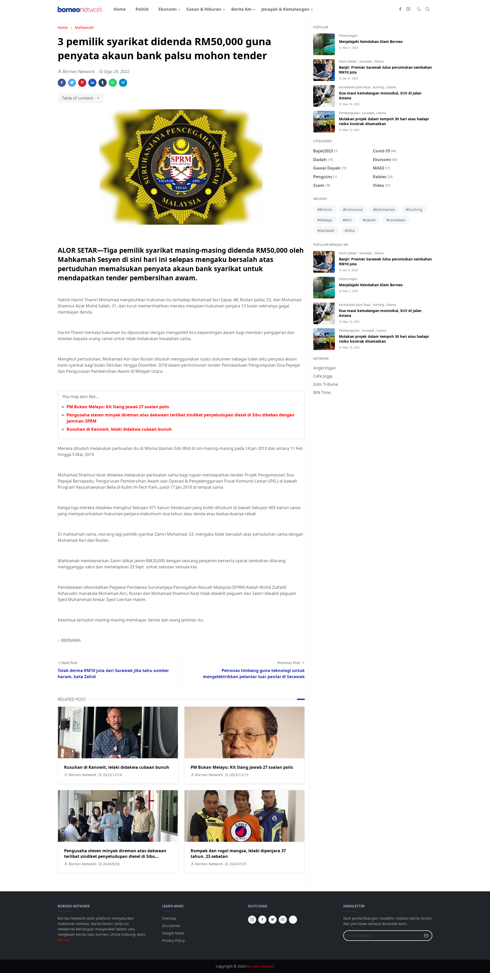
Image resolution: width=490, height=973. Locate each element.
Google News (173, 933)
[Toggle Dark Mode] (419, 9)
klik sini (64, 939)
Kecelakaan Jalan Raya (355, 87)
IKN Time (321, 392)
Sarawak (365, 61)
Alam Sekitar (348, 61)
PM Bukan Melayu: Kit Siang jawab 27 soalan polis (118, 407)
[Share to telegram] (123, 83)
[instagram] (408, 9)
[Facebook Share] (62, 83)
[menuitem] (119, 9)
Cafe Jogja (322, 376)
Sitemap (169, 918)
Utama (379, 61)
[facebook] (400, 9)
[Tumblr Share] (103, 83)
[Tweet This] (72, 83)
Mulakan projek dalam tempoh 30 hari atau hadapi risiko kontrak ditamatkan (384, 121)
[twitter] (272, 920)
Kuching (379, 87)
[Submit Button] (426, 935)
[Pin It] (82, 83)
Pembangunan (349, 113)
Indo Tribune (325, 384)
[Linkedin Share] (92, 83)
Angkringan (324, 368)
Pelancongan (348, 35)
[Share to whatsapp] (113, 83)
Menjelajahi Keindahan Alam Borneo (371, 41)
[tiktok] (293, 920)
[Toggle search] (427, 9)
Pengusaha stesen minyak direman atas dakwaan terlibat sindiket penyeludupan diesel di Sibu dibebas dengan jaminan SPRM (115, 856)
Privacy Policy (173, 940)
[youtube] (283, 920)
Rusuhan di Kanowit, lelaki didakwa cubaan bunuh (119, 429)
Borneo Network (260, 966)
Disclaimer (171, 925)
